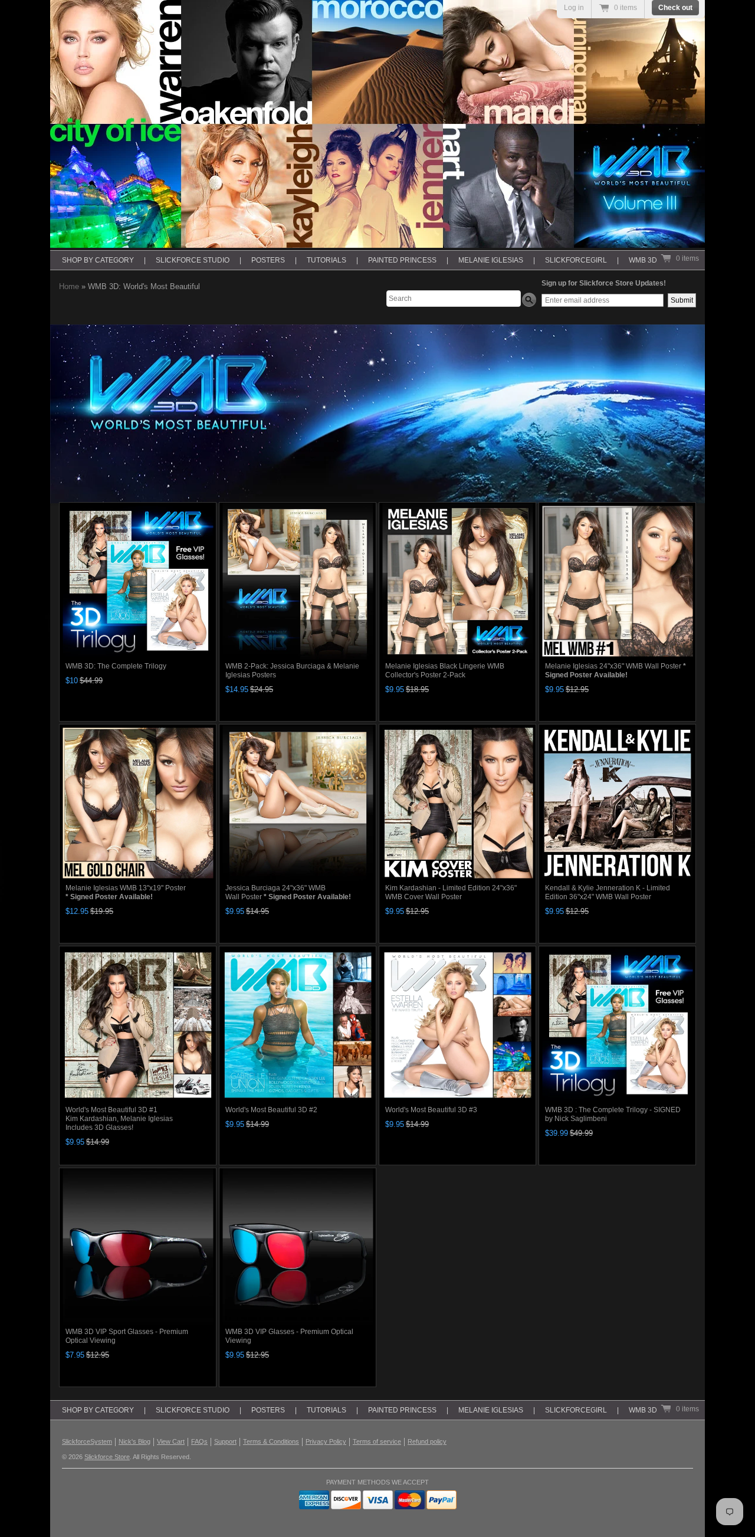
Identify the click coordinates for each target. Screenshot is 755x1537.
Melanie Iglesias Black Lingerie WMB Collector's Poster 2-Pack (444, 670)
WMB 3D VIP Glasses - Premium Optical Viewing (289, 1336)
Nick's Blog (134, 1441)
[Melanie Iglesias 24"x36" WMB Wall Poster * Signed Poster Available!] (617, 581)
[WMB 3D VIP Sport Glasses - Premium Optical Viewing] (138, 1246)
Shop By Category (98, 260)
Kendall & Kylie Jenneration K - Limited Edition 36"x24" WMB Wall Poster (607, 892)
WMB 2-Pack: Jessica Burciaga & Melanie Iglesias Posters (292, 670)
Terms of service (377, 1441)
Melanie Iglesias (490, 260)
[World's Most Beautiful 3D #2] (297, 1024)
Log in (574, 8)
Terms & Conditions (271, 1441)
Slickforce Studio (192, 260)
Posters (268, 260)
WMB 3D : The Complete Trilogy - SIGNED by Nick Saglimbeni (613, 1114)
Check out (675, 8)
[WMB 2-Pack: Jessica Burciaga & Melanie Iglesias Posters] (297, 581)
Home (69, 286)
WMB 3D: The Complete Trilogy (115, 666)
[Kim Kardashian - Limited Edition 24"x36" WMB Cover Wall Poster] (457, 802)
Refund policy (427, 1441)
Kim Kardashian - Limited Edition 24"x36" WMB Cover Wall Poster (451, 892)
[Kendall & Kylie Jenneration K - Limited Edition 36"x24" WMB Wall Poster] (617, 802)
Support (225, 1441)
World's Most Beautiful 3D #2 (271, 1110)
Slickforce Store (107, 1456)
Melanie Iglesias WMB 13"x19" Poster (125, 892)
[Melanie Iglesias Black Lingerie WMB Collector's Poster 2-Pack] (457, 581)
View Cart (171, 1441)
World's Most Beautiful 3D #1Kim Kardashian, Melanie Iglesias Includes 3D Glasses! (119, 1119)
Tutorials (326, 260)
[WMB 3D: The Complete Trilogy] (138, 581)
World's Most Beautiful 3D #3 (431, 1110)
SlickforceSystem (87, 1441)
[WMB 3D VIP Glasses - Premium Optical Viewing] (297, 1246)
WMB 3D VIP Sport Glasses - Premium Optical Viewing (126, 1336)
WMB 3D (643, 260)
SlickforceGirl (576, 260)
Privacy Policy (326, 1441)
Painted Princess (402, 260)
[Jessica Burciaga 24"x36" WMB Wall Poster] (297, 802)
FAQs (199, 1441)
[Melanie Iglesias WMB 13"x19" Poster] (138, 802)
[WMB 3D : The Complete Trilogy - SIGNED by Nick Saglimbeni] (617, 1024)
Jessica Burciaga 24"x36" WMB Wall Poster (288, 892)
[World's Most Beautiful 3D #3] (457, 1024)
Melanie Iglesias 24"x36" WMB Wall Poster (615, 670)
